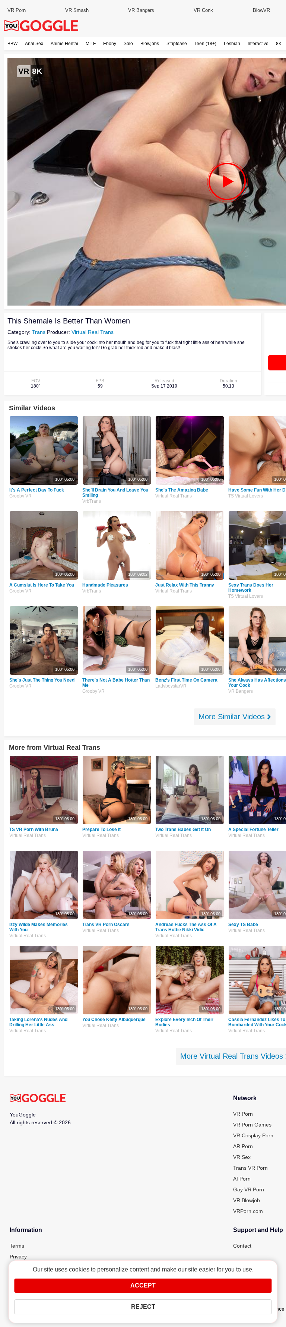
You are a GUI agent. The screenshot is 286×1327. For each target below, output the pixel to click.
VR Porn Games (252, 1125)
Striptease (176, 43)
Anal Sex (34, 43)
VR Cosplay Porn (253, 1135)
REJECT (143, 1307)
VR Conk (203, 10)
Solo (128, 43)
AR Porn (243, 1146)
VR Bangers (141, 10)
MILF (91, 43)
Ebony (109, 43)
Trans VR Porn (250, 1168)
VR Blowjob (246, 1200)
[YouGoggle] (38, 1098)
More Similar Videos (232, 717)
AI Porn (242, 1179)
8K (279, 43)
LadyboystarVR (171, 686)
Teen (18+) (205, 43)
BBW (12, 43)
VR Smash (77, 10)
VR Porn (16, 10)
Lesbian (232, 43)
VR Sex (242, 1157)
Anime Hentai (64, 43)
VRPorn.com (248, 1211)
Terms (17, 1246)
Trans (38, 332)
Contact (242, 1246)
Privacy (18, 1257)
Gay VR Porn (248, 1189)
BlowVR (261, 10)
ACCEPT (143, 1285)
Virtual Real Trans (93, 332)
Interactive (258, 43)
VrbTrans (91, 501)
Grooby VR (20, 496)
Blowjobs (149, 43)
